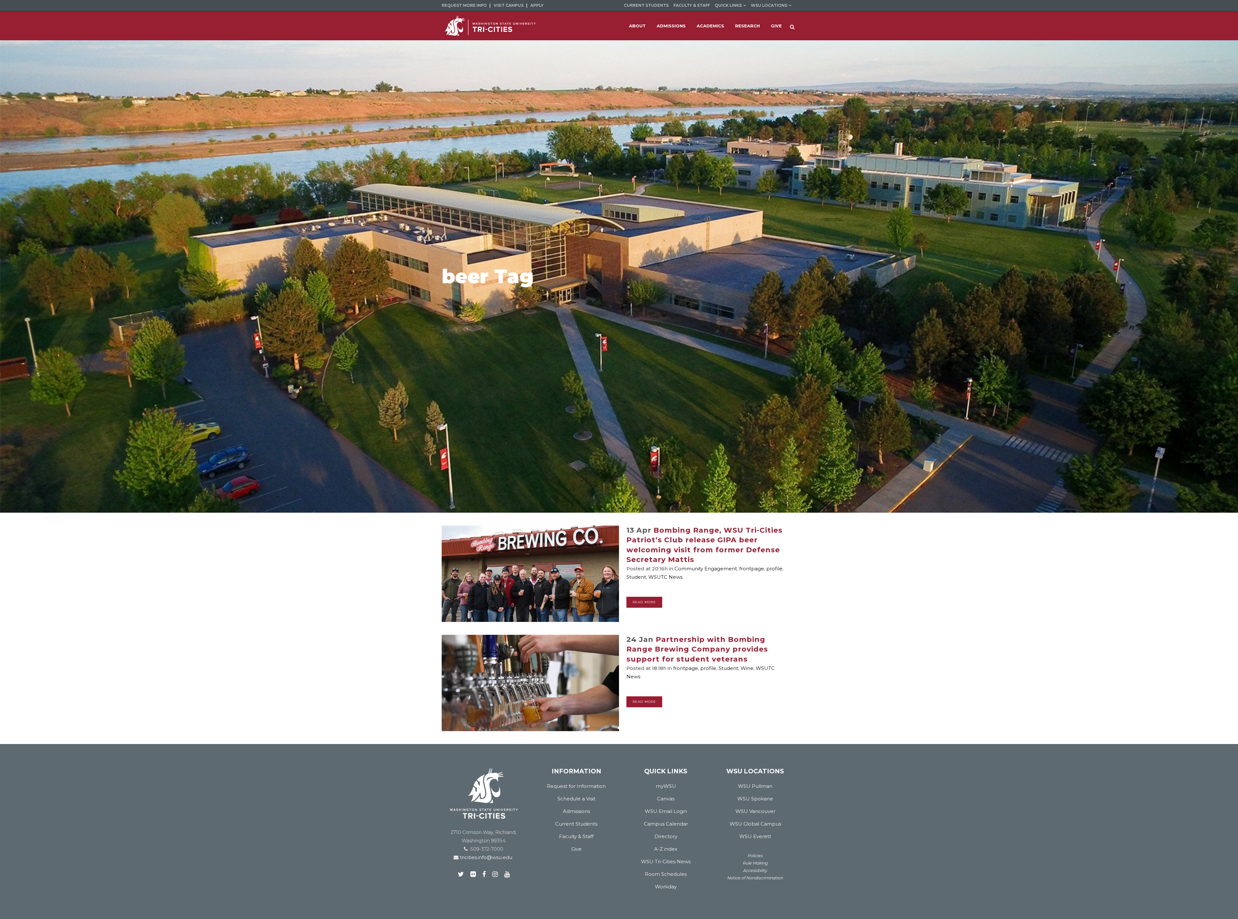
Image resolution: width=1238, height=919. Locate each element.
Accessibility (755, 870)
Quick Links (728, 5)
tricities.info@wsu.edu (485, 857)
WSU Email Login (666, 811)
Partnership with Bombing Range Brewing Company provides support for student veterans (697, 649)
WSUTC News (665, 577)
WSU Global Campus (755, 824)
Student (636, 577)
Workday (666, 887)
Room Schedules (666, 874)
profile (774, 569)
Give (576, 849)
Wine (747, 668)
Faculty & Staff (691, 5)
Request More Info (464, 5)
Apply (537, 5)
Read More (644, 602)
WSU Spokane (755, 799)
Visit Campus (509, 5)
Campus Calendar (666, 824)
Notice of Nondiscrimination (755, 877)
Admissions (576, 811)
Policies (755, 855)
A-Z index (665, 849)
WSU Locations (769, 5)
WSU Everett (755, 836)
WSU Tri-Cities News (666, 861)
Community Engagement (705, 569)
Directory (665, 836)
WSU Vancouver (755, 811)
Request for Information (576, 786)
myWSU (666, 786)
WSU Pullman (755, 786)
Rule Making (755, 863)
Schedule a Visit (576, 799)
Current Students (646, 5)
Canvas (665, 799)
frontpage (751, 569)
